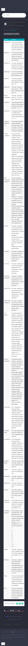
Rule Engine (7, 30)
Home (5, 28)
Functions (7, 624)
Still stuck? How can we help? (15, 616)
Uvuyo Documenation (13, 28)
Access (16, 624)
